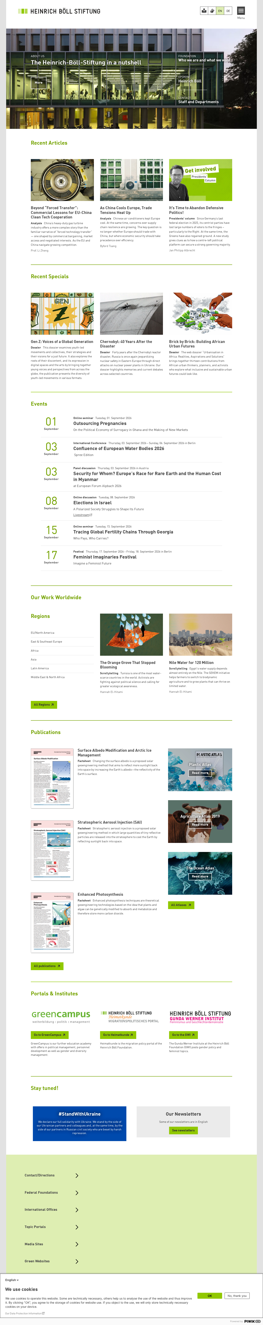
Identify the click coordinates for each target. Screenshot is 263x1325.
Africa (34, 650)
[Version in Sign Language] (212, 11)
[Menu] (241, 11)
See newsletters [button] (183, 1130)
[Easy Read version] (204, 11)
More (39, 82)
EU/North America (42, 632)
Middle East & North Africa (48, 677)
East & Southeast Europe (46, 641)
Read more (200, 773)
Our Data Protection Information (23, 1313)
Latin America (40, 668)
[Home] (59, 11)
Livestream (81, 515)
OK (210, 1295)
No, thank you (237, 1295)
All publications (45, 966)
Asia (33, 659)
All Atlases (179, 905)
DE (228, 11)
